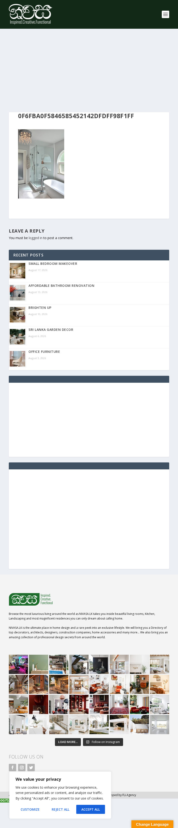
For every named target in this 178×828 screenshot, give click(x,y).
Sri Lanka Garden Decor (51, 329)
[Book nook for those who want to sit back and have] (119, 664)
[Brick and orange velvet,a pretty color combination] (139, 684)
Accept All (90, 809)
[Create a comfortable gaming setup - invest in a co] (18, 664)
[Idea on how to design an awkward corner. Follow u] (119, 684)
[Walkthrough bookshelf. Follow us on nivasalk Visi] (18, 684)
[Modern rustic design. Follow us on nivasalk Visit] (58, 724)
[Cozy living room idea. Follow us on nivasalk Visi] (79, 724)
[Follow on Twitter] (31, 767)
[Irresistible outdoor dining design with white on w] (119, 724)
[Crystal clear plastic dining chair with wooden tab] (38, 684)
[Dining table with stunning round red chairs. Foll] (58, 704)
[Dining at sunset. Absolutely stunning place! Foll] (58, 684)
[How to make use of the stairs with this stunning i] (79, 664)
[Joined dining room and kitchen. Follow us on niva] (79, 684)
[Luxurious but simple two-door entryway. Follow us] (99, 724)
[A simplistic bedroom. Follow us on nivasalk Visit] (159, 684)
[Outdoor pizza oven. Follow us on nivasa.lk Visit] (58, 664)
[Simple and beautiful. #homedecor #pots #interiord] (38, 664)
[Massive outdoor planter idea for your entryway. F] (99, 664)
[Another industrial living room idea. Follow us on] (99, 684)
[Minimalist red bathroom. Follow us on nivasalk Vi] (38, 704)
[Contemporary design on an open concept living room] (159, 704)
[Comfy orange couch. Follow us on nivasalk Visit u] (18, 704)
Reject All (60, 809)
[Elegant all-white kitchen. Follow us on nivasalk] (38, 724)
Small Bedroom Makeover (53, 263)
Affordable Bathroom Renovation (61, 285)
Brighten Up (40, 307)
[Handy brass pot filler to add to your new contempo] (139, 664)
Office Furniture (44, 351)
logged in (35, 238)
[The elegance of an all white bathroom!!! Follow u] (159, 724)
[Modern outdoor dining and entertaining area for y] (139, 724)
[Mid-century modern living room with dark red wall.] (99, 704)
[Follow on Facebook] (12, 767)
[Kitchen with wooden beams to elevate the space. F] (159, 664)
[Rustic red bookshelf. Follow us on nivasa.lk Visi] (79, 704)
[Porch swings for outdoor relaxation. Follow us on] (18, 724)
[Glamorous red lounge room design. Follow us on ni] (139, 704)
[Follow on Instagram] (21, 767)
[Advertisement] (89, 70)
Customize (30, 809)
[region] (60, 795)
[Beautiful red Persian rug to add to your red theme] (119, 704)
